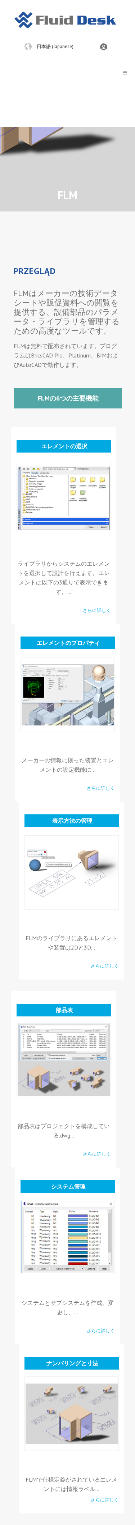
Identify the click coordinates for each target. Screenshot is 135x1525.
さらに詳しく (97, 610)
